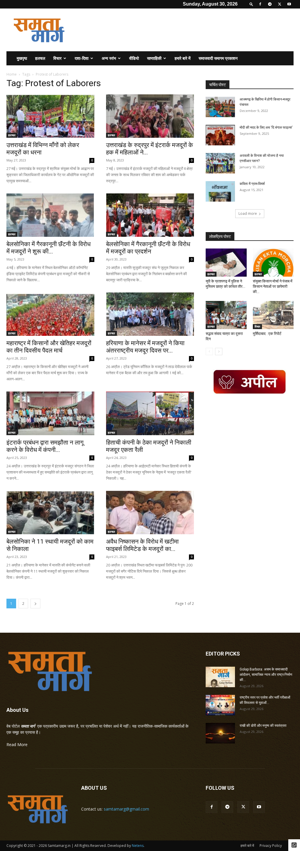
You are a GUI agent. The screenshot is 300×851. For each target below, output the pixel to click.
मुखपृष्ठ (22, 58)
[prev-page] (209, 351)
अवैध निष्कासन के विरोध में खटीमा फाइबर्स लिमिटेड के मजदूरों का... (142, 545)
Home (11, 74)
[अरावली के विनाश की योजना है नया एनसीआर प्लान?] (220, 163)
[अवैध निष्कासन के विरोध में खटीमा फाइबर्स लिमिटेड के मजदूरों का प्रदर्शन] (150, 512)
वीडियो (134, 58)
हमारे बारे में (182, 58)
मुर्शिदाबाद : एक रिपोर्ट (267, 333)
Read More (17, 744)
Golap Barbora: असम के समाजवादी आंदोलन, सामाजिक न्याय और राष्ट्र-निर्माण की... (266, 674)
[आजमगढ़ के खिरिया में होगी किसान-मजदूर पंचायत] (220, 107)
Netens (138, 845)
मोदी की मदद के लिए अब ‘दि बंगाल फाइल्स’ (266, 127)
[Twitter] (279, 4)
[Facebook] (260, 4)
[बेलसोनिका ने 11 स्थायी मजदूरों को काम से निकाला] (50, 512)
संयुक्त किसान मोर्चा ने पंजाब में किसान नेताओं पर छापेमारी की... (272, 286)
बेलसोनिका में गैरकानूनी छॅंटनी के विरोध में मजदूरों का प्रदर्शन (148, 248)
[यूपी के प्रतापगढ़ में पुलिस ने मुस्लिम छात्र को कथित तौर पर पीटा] (226, 263)
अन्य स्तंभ (109, 58)
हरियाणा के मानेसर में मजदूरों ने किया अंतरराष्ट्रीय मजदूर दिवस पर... (145, 347)
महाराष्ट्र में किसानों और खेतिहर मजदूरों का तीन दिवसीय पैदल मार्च (48, 347)
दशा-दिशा (81, 58)
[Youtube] (289, 4)
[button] (251, 4)
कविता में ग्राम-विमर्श (252, 184)
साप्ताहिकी (154, 58)
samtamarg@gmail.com (126, 809)
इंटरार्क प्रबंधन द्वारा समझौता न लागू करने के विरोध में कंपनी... (44, 446)
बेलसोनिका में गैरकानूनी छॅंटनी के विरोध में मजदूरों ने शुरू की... (48, 248)
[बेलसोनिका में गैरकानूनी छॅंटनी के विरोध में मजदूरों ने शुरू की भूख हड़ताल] (50, 215)
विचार (57, 58)
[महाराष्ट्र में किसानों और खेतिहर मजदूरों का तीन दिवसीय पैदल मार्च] (50, 314)
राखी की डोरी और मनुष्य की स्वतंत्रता (263, 726)
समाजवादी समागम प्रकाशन (218, 58)
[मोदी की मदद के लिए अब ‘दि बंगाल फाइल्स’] (220, 135)
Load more (247, 213)
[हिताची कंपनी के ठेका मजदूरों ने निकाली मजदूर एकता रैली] (150, 413)
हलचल (40, 58)
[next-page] (35, 603)
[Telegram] (269, 4)
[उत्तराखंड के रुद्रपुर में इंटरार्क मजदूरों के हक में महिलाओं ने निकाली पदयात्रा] (150, 116)
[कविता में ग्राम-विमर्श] (220, 191)
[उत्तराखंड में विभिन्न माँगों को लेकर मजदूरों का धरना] (50, 116)
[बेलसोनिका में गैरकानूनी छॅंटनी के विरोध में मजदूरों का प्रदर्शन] (150, 215)
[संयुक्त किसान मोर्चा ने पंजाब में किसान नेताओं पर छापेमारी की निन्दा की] (273, 263)
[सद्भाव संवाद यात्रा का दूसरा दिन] (226, 315)
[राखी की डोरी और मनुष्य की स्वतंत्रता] (220, 733)
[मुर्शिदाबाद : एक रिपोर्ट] (273, 315)
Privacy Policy (271, 845)
